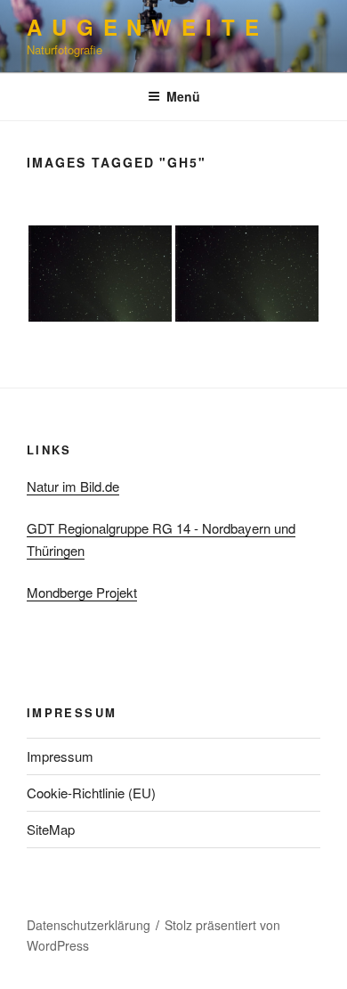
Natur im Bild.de (73, 486)
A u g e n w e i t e (143, 27)
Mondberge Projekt (82, 592)
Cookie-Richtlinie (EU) (91, 792)
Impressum (60, 756)
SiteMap (51, 829)
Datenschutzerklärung (88, 925)
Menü (183, 96)
